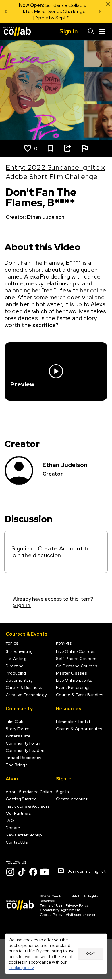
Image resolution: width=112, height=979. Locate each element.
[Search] (91, 31)
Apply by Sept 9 (52, 18)
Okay (90, 953)
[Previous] (5, 11)
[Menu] (102, 31)
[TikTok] (21, 872)
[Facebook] (33, 872)
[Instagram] (10, 872)
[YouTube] (44, 872)
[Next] (99, 11)
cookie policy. (21, 967)
